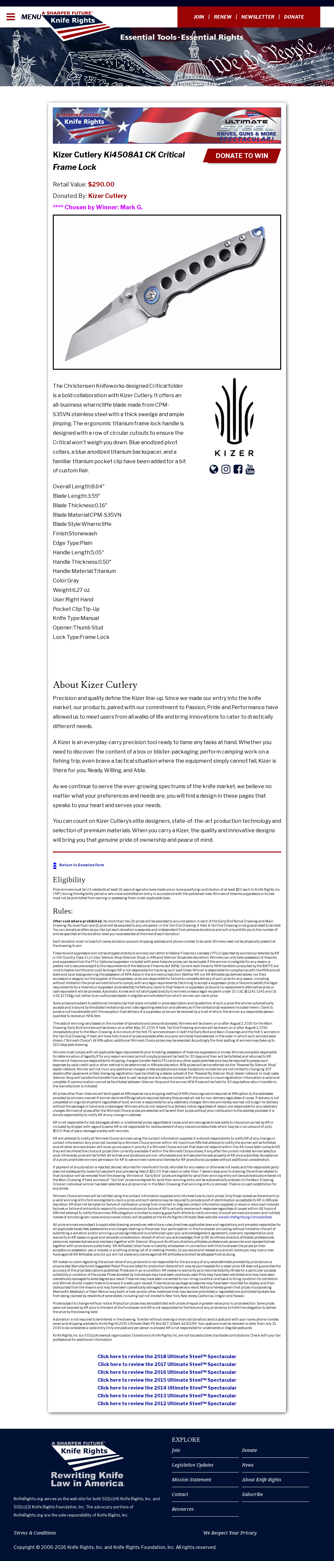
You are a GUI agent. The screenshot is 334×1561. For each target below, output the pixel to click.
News (248, 1465)
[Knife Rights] (88, 1464)
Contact (180, 1494)
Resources (183, 1509)
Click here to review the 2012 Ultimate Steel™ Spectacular (167, 1403)
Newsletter (257, 17)
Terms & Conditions (35, 1533)
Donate (294, 17)
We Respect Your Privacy (230, 1533)
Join (199, 17)
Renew (223, 17)
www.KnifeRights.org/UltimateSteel (245, 1217)
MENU (30, 17)
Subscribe (252, 1494)
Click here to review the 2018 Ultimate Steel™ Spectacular (167, 1356)
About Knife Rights (261, 1479)
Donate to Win (242, 156)
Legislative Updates (193, 1465)
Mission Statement (191, 1479)
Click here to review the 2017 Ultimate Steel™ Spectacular (167, 1364)
